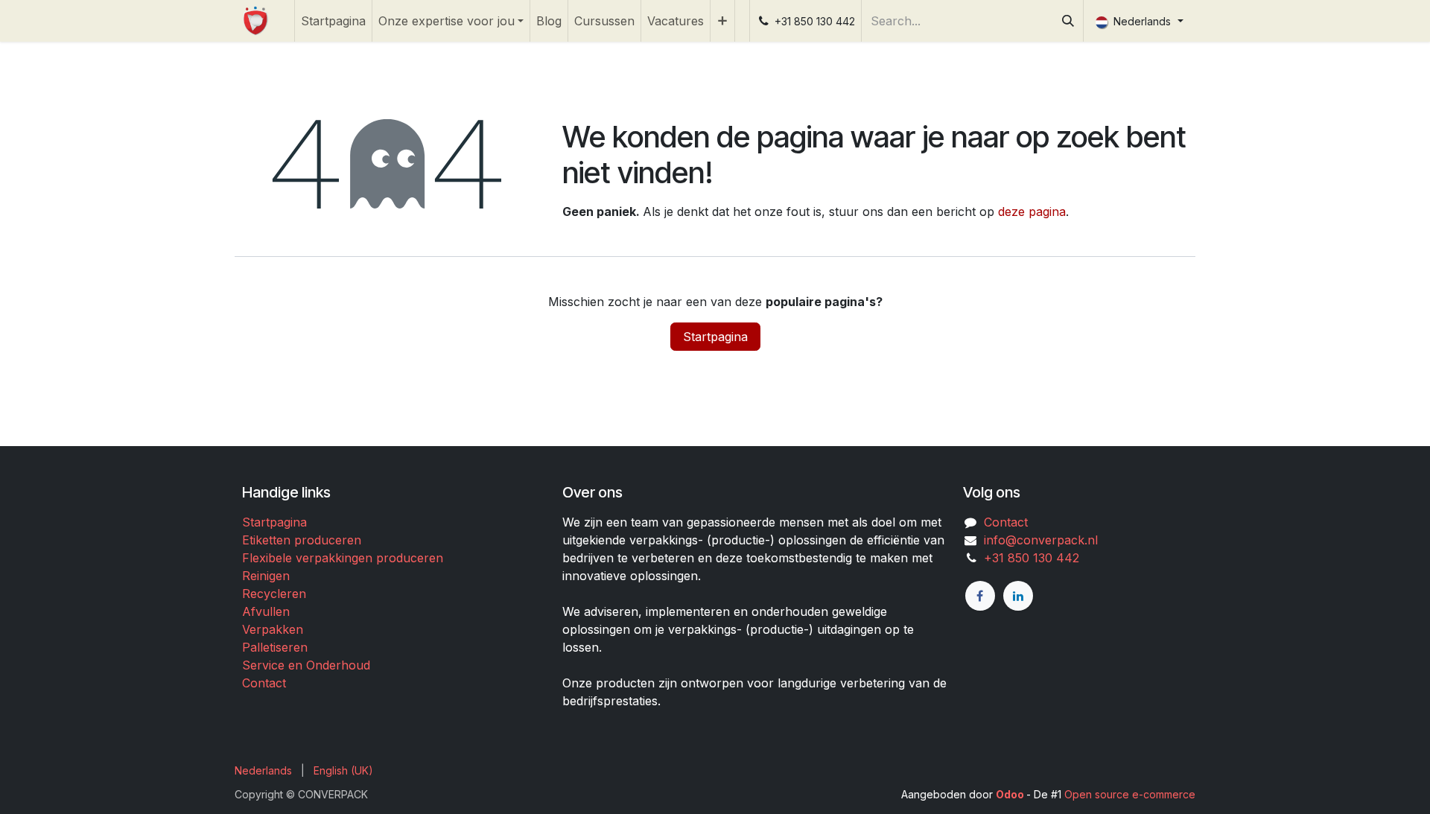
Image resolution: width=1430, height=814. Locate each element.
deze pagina (1032, 211)
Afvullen (266, 611)
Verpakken (272, 629)
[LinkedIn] (1018, 596)
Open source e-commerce (1129, 794)
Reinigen (266, 575)
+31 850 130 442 (1027, 557)
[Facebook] (980, 596)
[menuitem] (333, 21)
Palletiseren (275, 647)
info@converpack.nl (1041, 539)
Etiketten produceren (301, 539)
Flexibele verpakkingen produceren (342, 557)
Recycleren (274, 593)
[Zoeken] (1068, 21)
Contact (264, 682)
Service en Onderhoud (306, 665)
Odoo (1011, 794)
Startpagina (715, 336)
